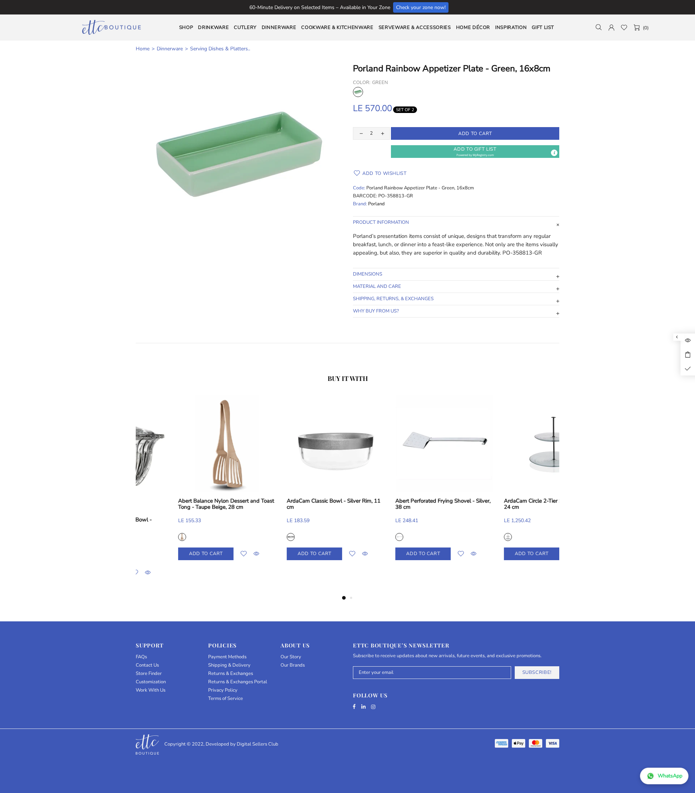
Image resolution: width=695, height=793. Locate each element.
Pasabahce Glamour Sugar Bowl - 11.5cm (394, 523)
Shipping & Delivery (229, 665)
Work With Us (150, 690)
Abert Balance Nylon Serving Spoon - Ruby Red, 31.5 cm (290, 504)
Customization (151, 682)
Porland (376, 204)
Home (142, 49)
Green (358, 92)
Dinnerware (170, 49)
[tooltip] (554, 153)
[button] (475, 151)
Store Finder (149, 674)
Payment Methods (227, 657)
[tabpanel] (184, 484)
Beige (465, 537)
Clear (139, 537)
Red (248, 537)
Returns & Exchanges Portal (237, 682)
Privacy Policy (222, 690)
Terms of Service (225, 699)
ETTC (111, 27)
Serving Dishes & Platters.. (220, 49)
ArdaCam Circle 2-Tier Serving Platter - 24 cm (183, 504)
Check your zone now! (421, 7)
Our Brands (293, 665)
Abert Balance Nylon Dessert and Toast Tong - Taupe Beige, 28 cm (509, 504)
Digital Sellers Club (257, 744)
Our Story (291, 657)
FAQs (141, 657)
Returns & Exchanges (230, 674)
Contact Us (147, 665)
